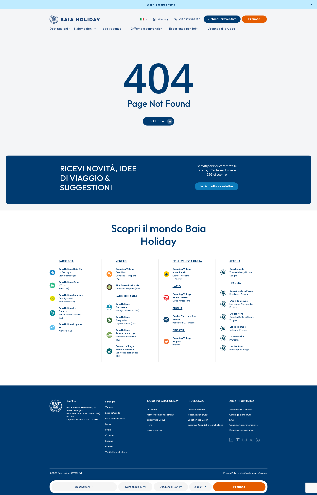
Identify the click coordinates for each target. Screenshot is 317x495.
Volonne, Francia (238, 328)
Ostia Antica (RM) (182, 297)
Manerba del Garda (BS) (126, 335)
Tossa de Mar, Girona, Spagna (240, 272)
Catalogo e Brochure (240, 414)
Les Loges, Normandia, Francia (241, 304)
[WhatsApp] (258, 440)
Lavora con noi (154, 430)
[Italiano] (144, 19)
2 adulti (198, 486)
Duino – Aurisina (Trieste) (182, 274)
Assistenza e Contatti (240, 409)
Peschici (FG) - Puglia (184, 319)
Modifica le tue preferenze (253, 473)
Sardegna (66, 261)
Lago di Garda (126, 296)
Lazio (177, 286)
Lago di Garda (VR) (126, 320)
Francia (235, 283)
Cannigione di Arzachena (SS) (71, 298)
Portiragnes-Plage (239, 348)
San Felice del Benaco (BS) (127, 351)
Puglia (177, 308)
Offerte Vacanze (196, 409)
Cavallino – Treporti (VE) (126, 274)
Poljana (182, 341)
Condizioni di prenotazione (243, 424)
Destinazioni (82, 486)
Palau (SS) (69, 285)
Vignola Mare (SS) (70, 272)
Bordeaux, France (241, 292)
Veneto (121, 261)
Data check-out (169, 486)
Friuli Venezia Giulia (187, 261)
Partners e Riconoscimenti (160, 414)
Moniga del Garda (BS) (127, 307)
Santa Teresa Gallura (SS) (70, 313)
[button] (216, 186)
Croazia (179, 330)
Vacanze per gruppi (198, 414)
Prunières (236, 338)
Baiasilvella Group (156, 419)
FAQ (231, 419)
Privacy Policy (230, 473)
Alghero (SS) (70, 327)
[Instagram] (245, 440)
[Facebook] (231, 440)
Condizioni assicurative (241, 430)
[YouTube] (238, 440)
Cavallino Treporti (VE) (128, 287)
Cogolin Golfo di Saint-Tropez (241, 317)
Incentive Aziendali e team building (205, 424)
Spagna (234, 261)
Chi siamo (152, 409)
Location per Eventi (198, 419)
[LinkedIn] (251, 440)
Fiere (149, 424)
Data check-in (133, 486)
